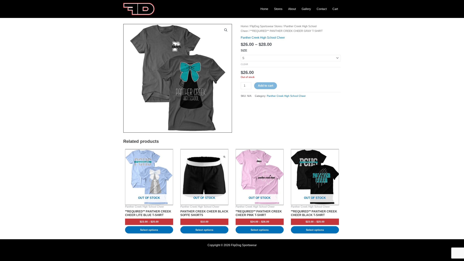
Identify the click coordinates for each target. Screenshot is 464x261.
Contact (322, 9)
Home (264, 9)
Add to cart (265, 85)
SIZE (244, 50)
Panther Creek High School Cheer (263, 37)
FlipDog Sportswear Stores (266, 26)
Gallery (306, 9)
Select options (149, 229)
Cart (335, 9)
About (292, 9)
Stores (278, 9)
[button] (226, 30)
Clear (244, 64)
